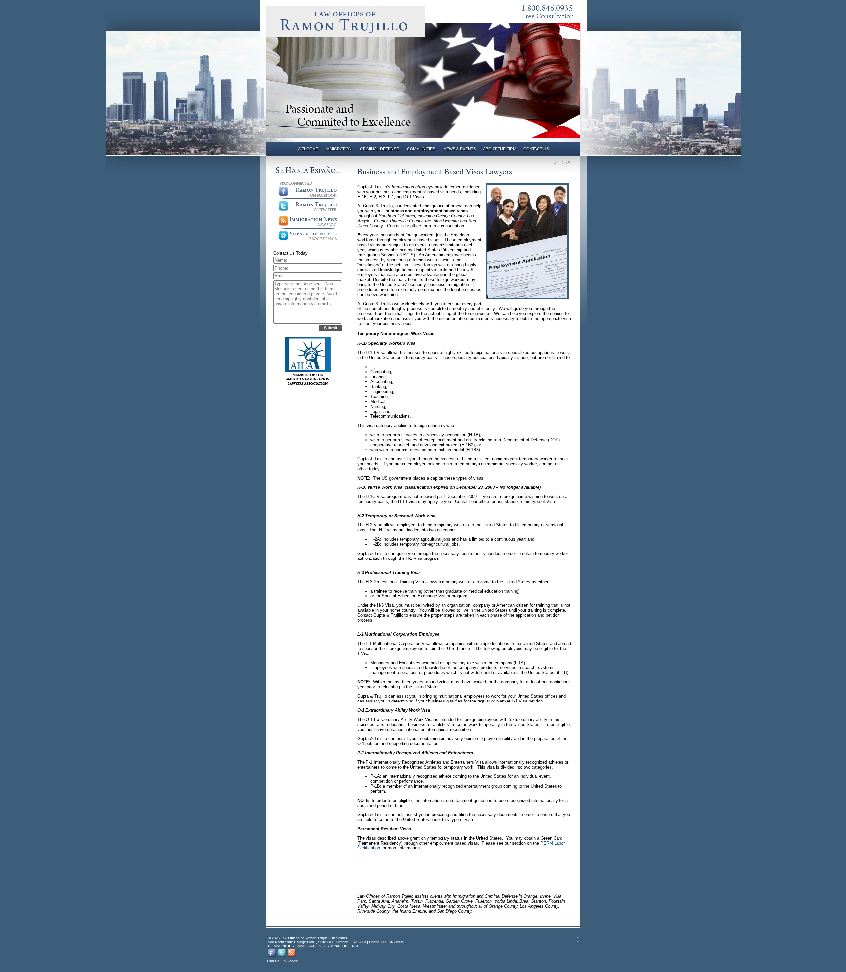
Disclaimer (338, 938)
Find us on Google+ (283, 961)
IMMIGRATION (339, 149)
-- (578, 939)
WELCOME (308, 149)
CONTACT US (536, 149)
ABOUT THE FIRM (499, 149)
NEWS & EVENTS (459, 149)
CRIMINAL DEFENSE (380, 149)
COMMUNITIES (421, 149)
